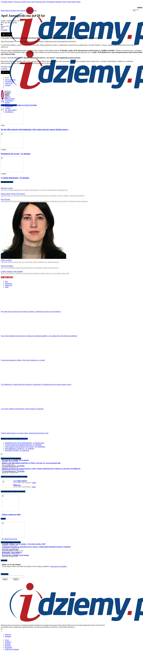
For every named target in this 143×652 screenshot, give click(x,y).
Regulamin (8, 647)
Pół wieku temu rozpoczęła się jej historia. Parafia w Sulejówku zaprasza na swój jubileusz (31, 311)
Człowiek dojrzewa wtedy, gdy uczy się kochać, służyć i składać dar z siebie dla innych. (30, 262)
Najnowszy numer (20, 2)
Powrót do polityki (7, 266)
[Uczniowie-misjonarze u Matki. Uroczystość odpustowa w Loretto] (71, 348)
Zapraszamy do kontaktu (58, 566)
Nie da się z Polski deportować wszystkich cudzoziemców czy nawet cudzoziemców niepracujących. (34, 190)
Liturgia (7, 108)
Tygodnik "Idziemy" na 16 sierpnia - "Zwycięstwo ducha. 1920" (24, 544)
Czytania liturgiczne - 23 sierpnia (15, 178)
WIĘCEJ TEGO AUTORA (27, 105)
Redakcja (8, 642)
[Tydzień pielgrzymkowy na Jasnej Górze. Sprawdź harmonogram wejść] (71, 421)
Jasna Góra (8, 83)
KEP (2, 101)
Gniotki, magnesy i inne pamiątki (12, 271)
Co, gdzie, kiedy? (7, 277)
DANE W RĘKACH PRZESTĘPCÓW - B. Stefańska (23, 445)
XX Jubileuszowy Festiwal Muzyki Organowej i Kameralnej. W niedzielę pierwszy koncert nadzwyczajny (36, 384)
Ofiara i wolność (6, 260)
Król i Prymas (5, 199)
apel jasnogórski (10, 80)
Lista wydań (30, 2)
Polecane (8, 634)
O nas (7, 640)
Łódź (6, 287)
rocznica (8, 85)
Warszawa (8, 283)
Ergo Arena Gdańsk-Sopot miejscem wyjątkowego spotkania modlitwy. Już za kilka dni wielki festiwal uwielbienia (39, 336)
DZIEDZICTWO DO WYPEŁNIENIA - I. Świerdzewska (24, 443)
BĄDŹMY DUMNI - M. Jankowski (17, 450)
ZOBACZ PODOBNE (9, 105)
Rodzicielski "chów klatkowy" (12, 552)
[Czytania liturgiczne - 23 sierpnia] (71, 165)
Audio (69, 2)
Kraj (6, 281)
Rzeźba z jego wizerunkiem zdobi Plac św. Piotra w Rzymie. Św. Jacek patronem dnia (31, 463)
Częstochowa (9, 81)
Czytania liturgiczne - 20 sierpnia (13, 466)
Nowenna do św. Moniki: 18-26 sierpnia (15, 460)
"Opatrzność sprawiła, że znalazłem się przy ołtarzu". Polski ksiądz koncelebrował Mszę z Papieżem (36, 547)
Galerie (64, 2)
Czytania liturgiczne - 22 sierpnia (13, 471)
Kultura (7, 102)
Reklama (58, 2)
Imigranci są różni (7, 188)
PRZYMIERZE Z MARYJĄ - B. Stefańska (19, 448)
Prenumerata (51, 2)
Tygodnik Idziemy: (7, 2)
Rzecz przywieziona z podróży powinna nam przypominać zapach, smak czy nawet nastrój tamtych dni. (35, 273)
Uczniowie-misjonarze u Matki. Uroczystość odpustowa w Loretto (23, 360)
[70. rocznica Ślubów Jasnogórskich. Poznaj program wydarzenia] (71, 397)
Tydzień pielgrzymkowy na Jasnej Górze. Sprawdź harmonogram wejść (24, 433)
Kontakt (7, 644)
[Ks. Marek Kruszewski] (13, 537)
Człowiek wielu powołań (10, 549)
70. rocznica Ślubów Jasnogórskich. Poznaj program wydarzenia (22, 409)
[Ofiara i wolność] (33, 258)
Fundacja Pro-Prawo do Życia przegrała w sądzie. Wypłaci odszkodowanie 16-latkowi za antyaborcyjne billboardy (41, 468)
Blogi (78, 2)
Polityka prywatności (12, 649)
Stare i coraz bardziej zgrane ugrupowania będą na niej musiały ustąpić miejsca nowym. (30, 268)
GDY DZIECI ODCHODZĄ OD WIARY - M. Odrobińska (25, 447)
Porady (74, 2)
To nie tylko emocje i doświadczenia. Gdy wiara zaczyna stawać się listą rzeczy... (35, 129)
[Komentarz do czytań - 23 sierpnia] (71, 141)
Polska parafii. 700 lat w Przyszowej (13, 194)
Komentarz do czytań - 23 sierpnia (15, 154)
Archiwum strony (40, 2)
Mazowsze (8, 285)
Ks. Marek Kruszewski (9, 539)
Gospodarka (9, 100)
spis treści (24, 439)
